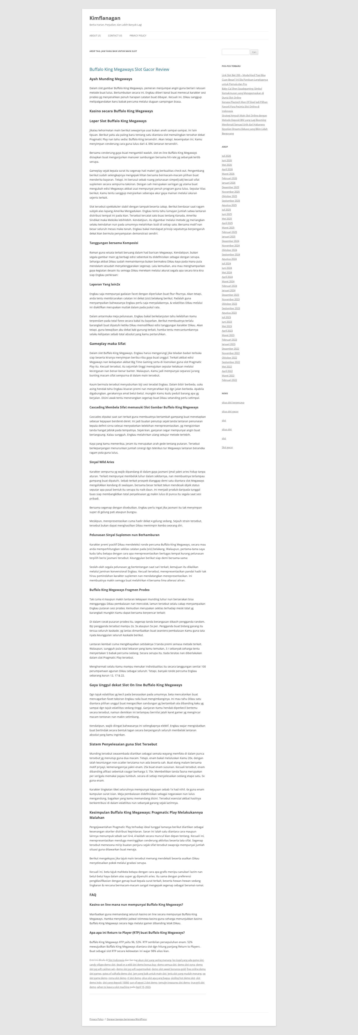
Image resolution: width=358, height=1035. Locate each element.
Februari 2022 (229, 380)
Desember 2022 (230, 348)
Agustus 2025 (229, 205)
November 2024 (231, 245)
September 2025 (231, 200)
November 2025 (231, 191)
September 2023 (231, 308)
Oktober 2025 (229, 196)
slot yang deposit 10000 (116, 982)
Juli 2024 (226, 263)
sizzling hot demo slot (183, 978)
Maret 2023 (228, 335)
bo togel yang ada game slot (188, 960)
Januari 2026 (228, 182)
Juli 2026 (226, 155)
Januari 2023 (228, 344)
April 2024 (227, 277)
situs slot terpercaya (233, 402)
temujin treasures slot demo (174, 982)
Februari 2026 (229, 178)
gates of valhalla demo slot (117, 973)
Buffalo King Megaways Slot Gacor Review (129, 69)
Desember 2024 (230, 241)
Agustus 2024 (229, 259)
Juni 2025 (227, 214)
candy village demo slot (102, 964)
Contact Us (115, 35)
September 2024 (231, 254)
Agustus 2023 (229, 312)
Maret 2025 (228, 227)
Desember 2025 (230, 187)
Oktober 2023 (229, 303)
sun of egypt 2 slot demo (143, 982)
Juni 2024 (227, 268)
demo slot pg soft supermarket (133, 969)
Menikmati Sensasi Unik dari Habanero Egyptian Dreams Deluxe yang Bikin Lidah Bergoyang (245, 129)
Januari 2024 (228, 290)
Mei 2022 (227, 366)
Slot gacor (227, 447)
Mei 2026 (227, 164)
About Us (95, 35)
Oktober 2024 (229, 250)
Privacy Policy (138, 35)
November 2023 (231, 299)
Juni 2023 (227, 321)
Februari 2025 (229, 232)
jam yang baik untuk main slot (150, 973)
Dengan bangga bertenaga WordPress (127, 1019)
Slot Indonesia (116, 960)
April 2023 (227, 330)
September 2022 (231, 362)
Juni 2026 (227, 160)
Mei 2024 (227, 272)
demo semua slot (167, 964)
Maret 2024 (228, 281)
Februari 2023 (229, 339)
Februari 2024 (229, 286)
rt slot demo (134, 978)
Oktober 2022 (229, 357)
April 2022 (227, 371)
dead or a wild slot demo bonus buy (136, 964)
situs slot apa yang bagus (156, 978)
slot (224, 420)
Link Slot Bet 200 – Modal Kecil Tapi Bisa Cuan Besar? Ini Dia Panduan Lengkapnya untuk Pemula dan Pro (245, 79)
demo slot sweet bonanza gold (169, 969)
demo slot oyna (186, 964)
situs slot (227, 429)
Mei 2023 (227, 326)
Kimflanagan (105, 18)
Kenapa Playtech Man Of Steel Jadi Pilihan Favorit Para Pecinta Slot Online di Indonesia (245, 106)
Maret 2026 (228, 173)
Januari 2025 (228, 236)
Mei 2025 (227, 218)
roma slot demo (117, 978)
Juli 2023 (226, 317)
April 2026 (227, 169)
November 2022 (231, 353)
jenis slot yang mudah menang (185, 973)
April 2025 (227, 223)
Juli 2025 (226, 209)
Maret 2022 (228, 375)
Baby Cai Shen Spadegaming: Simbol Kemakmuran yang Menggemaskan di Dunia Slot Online (243, 93)
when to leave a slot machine (113, 987)
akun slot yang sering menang (154, 960)
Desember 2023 (230, 294)
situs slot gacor (230, 411)
